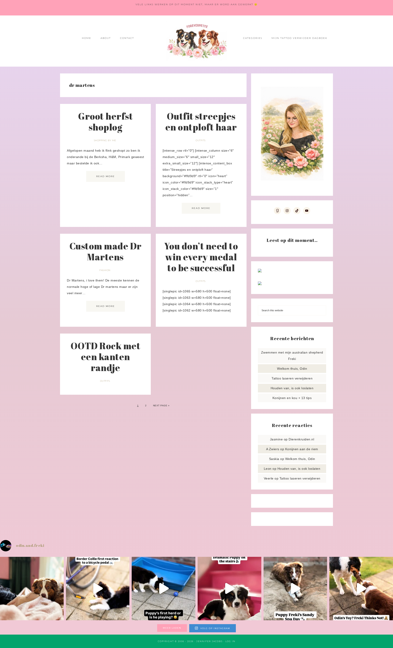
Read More (105, 176)
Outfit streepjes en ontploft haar (201, 121)
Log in (230, 641)
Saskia (274, 459)
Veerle (269, 478)
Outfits (201, 140)
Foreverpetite (196, 41)
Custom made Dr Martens (105, 251)
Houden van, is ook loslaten (292, 388)
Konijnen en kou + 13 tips (292, 398)
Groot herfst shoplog (105, 121)
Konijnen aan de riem (301, 449)
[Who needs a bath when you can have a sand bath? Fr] (295, 588)
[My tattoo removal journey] (260, 284)
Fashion (105, 270)
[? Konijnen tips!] (260, 271)
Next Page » (161, 405)
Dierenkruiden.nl (301, 439)
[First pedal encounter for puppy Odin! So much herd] (98, 588)
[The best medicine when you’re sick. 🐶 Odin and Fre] (32, 588)
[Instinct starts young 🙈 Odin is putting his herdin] (163, 588)
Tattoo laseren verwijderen (292, 378)
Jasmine (276, 439)
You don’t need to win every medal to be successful (201, 257)
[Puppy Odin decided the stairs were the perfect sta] (229, 588)
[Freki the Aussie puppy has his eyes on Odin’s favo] (361, 588)
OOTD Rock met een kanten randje (106, 357)
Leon (268, 468)
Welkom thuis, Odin (292, 368)
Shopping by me (105, 140)
